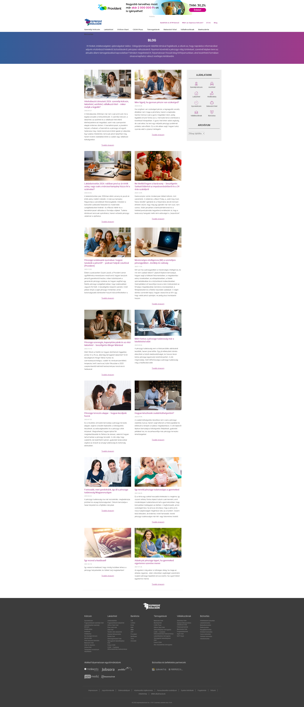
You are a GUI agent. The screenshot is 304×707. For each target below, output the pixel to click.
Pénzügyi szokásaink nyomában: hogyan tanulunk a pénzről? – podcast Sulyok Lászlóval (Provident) (106, 263)
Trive (132, 639)
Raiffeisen (134, 636)
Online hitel (87, 647)
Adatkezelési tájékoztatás (143, 690)
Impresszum (92, 690)
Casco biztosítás (205, 634)
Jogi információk (108, 690)
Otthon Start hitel (112, 625)
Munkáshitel (158, 623)
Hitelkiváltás (211, 96)
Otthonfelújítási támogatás (162, 629)
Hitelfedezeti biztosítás (207, 620)
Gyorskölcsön (196, 106)
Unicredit (133, 641)
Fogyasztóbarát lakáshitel (115, 623)
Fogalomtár (202, 690)
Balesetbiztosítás (205, 625)
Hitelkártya (87, 634)
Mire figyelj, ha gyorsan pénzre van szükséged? (157, 102)
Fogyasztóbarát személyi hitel (94, 623)
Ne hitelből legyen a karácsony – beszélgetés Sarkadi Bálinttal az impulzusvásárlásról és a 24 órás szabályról (157, 186)
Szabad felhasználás (114, 634)
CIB (132, 620)
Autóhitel (212, 87)
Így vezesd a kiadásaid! (95, 560)
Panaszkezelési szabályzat (167, 690)
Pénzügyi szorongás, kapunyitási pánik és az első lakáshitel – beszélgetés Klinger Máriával (107, 344)
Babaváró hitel (212, 106)
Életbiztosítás (204, 627)
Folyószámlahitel (182, 627)
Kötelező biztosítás (206, 632)
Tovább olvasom (107, 145)
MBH (132, 629)
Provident (134, 634)
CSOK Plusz (157, 625)
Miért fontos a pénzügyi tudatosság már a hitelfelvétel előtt (154, 340)
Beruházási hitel (182, 629)
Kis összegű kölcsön (90, 636)
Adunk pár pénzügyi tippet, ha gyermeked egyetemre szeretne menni (154, 562)
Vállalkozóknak (196, 115)
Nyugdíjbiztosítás (205, 629)
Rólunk (213, 690)
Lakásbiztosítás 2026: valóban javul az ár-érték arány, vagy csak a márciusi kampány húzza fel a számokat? (107, 186)
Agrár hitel (180, 634)
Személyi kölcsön (196, 87)
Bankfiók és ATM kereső (169, 23)
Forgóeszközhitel (182, 631)
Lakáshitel (196, 96)
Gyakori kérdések (187, 690)
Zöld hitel (110, 629)
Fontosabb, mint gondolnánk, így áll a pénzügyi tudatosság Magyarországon (106, 491)
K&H (132, 627)
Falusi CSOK (111, 645)
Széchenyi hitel (181, 620)
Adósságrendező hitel (114, 639)
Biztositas (212, 115)
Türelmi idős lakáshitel (114, 632)
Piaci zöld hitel (112, 627)
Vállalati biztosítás (206, 636)
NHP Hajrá (180, 636)
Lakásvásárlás (112, 620)
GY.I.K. (208, 23)
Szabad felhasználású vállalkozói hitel (184, 624)
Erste (132, 625)
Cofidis (133, 623)
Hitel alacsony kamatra (91, 640)
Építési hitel (111, 636)
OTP (132, 632)
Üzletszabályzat (124, 690)
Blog (215, 23)
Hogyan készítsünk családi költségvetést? (154, 413)
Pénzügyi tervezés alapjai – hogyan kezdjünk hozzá (105, 414)
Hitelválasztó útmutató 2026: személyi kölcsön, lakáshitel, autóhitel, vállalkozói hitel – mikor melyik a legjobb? (106, 104)
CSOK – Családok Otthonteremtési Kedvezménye (117, 648)
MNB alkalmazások (158, 694)
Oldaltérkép (143, 694)
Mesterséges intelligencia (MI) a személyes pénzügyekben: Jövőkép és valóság (155, 261)
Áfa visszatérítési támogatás (163, 645)
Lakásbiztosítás (205, 623)
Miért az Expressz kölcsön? (192, 23)
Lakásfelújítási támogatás (162, 636)
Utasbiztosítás (204, 639)
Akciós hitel (88, 638)
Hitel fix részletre (89, 645)
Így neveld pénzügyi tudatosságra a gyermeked (157, 489)
